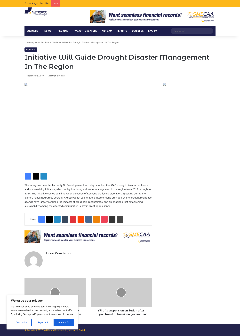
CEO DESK (138, 30)
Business (32, 30)
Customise (21, 322)
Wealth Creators (85, 30)
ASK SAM (107, 30)
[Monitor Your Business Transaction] (88, 236)
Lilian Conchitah (58, 253)
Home (29, 42)
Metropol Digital (77, 330)
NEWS (47, 30)
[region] (42, 312)
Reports (122, 30)
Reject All (43, 322)
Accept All (63, 322)
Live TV (152, 30)
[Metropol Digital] (35, 12)
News (37, 42)
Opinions (46, 42)
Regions (63, 30)
